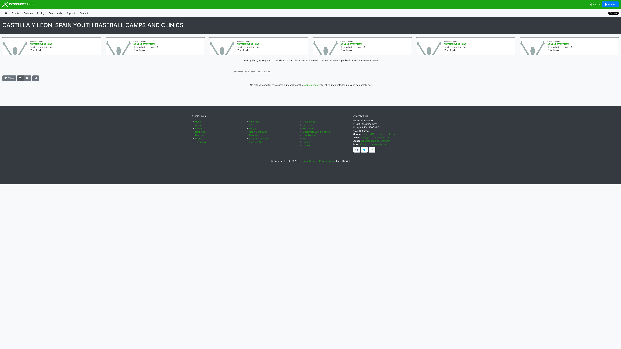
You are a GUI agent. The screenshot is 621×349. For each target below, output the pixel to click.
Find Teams (309, 125)
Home (198, 121)
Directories (254, 135)
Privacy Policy (326, 161)
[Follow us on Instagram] (372, 150)
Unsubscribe (309, 135)
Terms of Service (308, 161)
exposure (22, 4)
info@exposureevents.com (373, 144)
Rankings (200, 131)
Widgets (253, 128)
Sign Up (611, 4)
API (251, 125)
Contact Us (309, 145)
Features (28, 13)
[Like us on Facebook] (356, 150)
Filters (10, 78)
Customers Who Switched (316, 131)
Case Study (309, 121)
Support (70, 13)
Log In (596, 4)
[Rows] (20, 78)
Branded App (256, 142)
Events (15, 13)
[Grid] (27, 78)
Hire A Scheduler (258, 131)
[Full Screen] (35, 78)
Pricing (40, 13)
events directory (312, 85)
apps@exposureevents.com (375, 140)
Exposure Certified (259, 138)
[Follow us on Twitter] (364, 150)
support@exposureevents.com (380, 134)
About (198, 125)
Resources (308, 128)
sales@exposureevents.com (375, 137)
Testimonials (55, 13)
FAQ (305, 138)
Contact (84, 13)
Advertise (254, 121)
